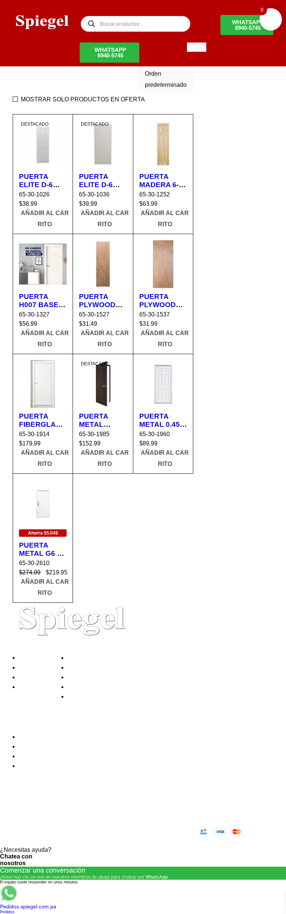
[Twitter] (42, 805)
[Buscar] (91, 24)
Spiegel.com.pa (74, 830)
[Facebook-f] (22, 805)
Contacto (33, 687)
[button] (44, 219)
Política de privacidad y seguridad (114, 658)
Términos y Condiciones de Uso (112, 687)
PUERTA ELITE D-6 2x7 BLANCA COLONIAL (41, 189)
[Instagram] (62, 805)
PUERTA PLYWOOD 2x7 (97, 305)
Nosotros (33, 658)
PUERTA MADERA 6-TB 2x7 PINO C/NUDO (160, 189)
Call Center (85, 696)
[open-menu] (196, 47)
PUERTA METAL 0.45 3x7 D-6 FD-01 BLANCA (163, 428)
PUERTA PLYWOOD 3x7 (157, 305)
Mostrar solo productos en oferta (83, 99)
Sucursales (36, 667)
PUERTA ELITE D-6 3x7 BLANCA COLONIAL (101, 189)
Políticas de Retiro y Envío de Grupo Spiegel (128, 677)
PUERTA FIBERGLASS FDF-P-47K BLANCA (42, 428)
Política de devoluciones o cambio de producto (131, 667)
